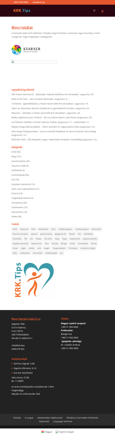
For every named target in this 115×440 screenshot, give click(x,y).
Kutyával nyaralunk (21, 184)
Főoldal (17, 417)
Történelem (17, 207)
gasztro (34, 234)
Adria (15, 229)
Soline (72, 243)
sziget (23, 248)
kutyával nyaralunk (20, 243)
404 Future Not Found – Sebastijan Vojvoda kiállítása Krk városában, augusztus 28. (53, 94)
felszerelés (96, 229)
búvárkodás (43, 229)
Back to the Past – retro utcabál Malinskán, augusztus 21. (40, 99)
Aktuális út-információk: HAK (26, 393)
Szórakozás (17, 202)
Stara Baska (83, 243)
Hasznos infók (18, 165)
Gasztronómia (18, 161)
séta (39, 248)
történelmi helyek (88, 248)
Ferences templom (20, 234)
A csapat (29, 417)
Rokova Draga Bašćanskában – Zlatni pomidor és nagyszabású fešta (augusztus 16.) (53, 126)
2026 (14, 151)
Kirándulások (18, 174)
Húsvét (72, 234)
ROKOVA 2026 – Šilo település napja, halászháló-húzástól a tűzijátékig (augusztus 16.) (54, 139)
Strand (15, 193)
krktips (38, 238)
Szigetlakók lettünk (21, 198)
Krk (13, 179)
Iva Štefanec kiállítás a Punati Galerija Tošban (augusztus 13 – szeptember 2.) (50, 122)
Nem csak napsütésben (23, 188)
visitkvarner (25, 253)
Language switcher (62, 421)
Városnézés (17, 212)
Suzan (15, 248)
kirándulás (88, 234)
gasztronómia (46, 234)
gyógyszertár (60, 234)
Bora (33, 229)
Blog (14, 156)
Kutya (64, 238)
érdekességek (51, 253)
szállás (31, 248)
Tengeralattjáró (59, 248)
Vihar (15, 253)
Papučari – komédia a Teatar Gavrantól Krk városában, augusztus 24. (46, 113)
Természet (73, 248)
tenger (47, 248)
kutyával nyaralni (90, 238)
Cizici (53, 229)
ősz (61, 253)
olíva (47, 243)
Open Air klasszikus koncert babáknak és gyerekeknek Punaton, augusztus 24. (51, 108)
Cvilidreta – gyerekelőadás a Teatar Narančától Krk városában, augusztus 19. (50, 103)
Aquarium (24, 229)
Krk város (48, 238)
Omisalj (55, 243)
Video (14, 216)
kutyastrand (75, 238)
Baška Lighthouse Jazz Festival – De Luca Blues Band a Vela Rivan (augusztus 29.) (52, 117)
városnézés (37, 253)
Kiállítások (17, 170)
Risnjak (64, 243)
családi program (65, 229)
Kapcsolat (44, 421)
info (79, 234)
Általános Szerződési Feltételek (82, 417)
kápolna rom (36, 243)
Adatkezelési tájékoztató (50, 417)
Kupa (57, 238)
